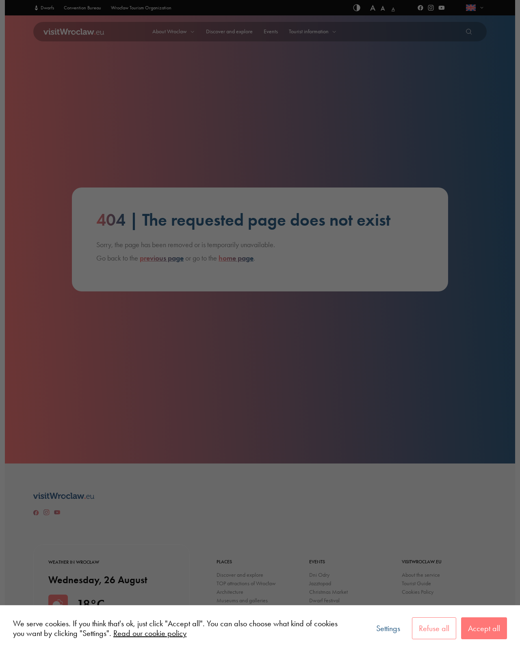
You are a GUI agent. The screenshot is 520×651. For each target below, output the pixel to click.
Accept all (484, 628)
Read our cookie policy (149, 633)
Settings (388, 628)
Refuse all (434, 628)
